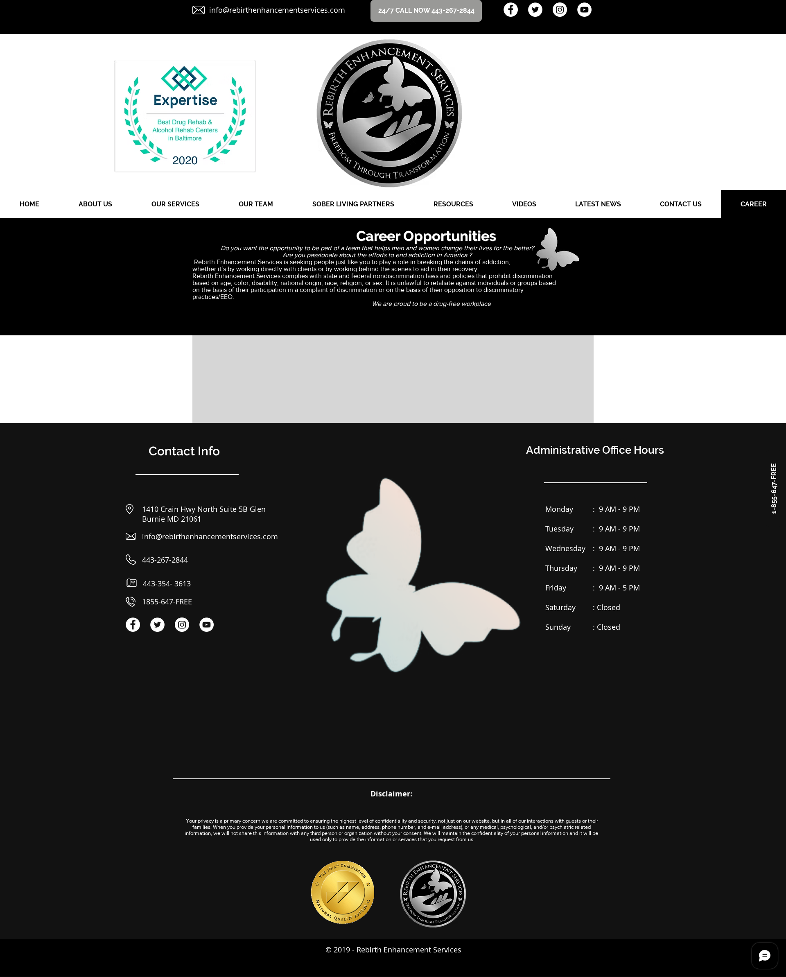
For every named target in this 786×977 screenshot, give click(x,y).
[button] (774, 489)
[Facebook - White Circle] (511, 9)
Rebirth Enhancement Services (409, 949)
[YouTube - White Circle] (584, 9)
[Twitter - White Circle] (535, 9)
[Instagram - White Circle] (560, 9)
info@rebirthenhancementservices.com (277, 10)
